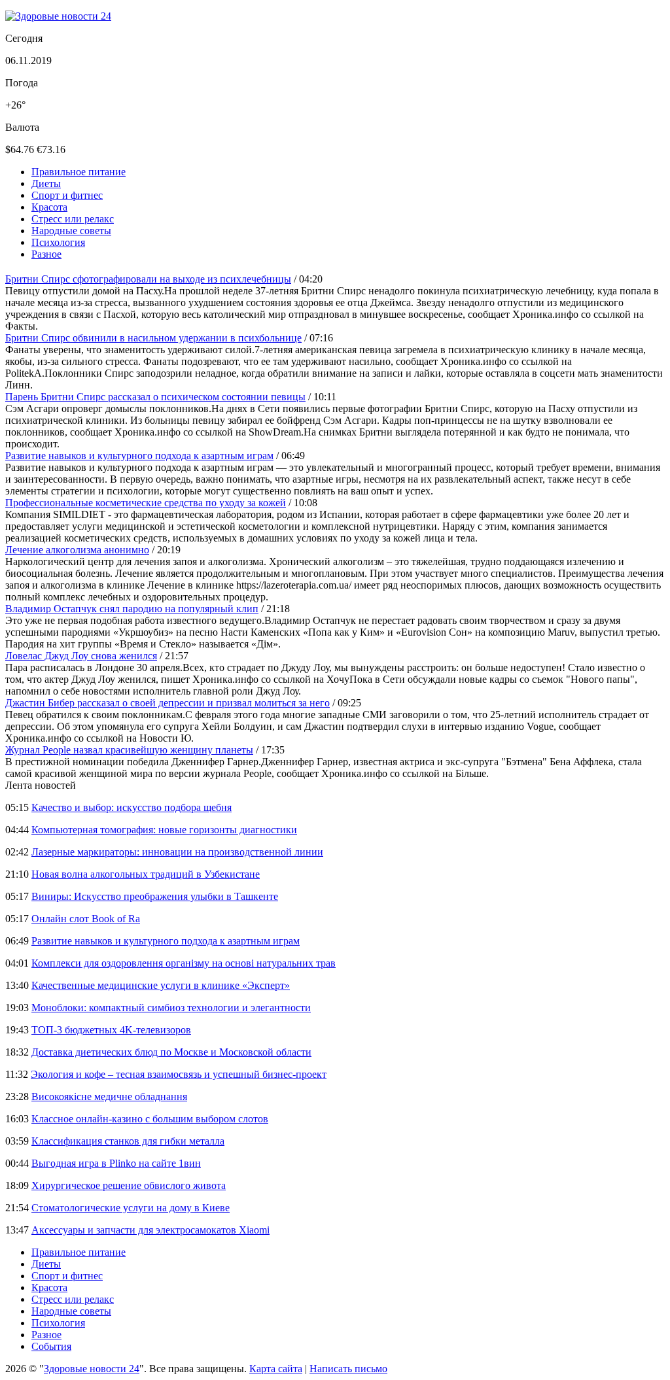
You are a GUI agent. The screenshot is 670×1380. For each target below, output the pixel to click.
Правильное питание (78, 171)
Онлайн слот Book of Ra (85, 918)
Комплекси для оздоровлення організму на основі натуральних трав (183, 963)
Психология (58, 242)
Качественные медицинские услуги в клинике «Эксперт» (160, 985)
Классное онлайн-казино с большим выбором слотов (149, 1118)
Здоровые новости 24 (91, 1368)
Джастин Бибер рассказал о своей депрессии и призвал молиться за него (167, 702)
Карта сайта (275, 1368)
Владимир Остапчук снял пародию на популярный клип (131, 608)
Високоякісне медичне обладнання (109, 1096)
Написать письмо (348, 1368)
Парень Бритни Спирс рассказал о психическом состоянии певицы (155, 396)
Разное (46, 254)
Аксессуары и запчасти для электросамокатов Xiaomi (150, 1229)
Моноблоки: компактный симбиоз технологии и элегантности (171, 1007)
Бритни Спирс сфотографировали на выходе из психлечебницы (148, 279)
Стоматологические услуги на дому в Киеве (130, 1207)
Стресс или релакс (72, 218)
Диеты (46, 183)
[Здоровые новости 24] (58, 16)
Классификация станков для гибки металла (127, 1141)
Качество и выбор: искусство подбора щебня (131, 807)
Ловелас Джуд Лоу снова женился (81, 655)
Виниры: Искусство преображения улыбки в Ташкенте (154, 896)
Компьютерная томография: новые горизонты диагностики (164, 829)
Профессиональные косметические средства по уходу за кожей (145, 502)
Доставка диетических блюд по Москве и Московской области (171, 1052)
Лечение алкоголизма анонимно (77, 549)
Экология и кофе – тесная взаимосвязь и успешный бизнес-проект (178, 1074)
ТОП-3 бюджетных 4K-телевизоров (111, 1029)
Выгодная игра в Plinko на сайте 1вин (116, 1163)
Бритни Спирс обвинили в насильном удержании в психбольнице (153, 337)
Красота (49, 207)
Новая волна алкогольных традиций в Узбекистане (145, 874)
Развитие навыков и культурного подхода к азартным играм (139, 455)
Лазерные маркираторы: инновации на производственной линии (177, 851)
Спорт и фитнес (67, 195)
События (51, 1346)
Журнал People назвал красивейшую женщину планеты (129, 749)
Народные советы (71, 230)
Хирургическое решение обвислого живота (128, 1185)
